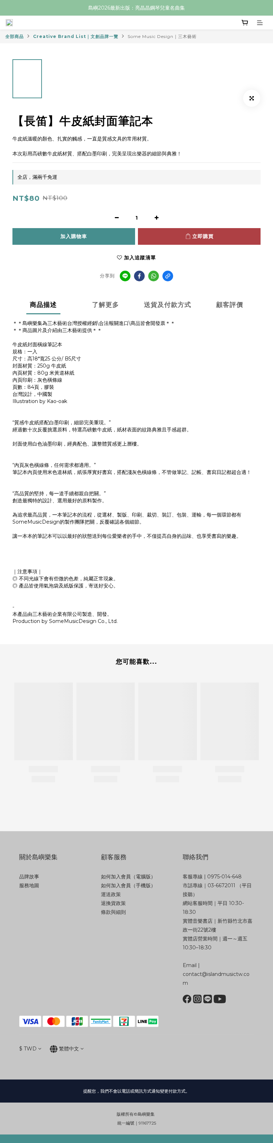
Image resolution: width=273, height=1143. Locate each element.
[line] (125, 276)
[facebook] (139, 276)
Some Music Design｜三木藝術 (162, 36)
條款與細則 (113, 912)
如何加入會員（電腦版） (128, 876)
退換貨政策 (113, 903)
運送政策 (111, 894)
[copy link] (167, 276)
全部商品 (14, 36)
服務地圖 (29, 885)
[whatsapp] (153, 276)
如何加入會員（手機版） (128, 885)
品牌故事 (29, 876)
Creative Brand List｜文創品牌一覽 (75, 36)
